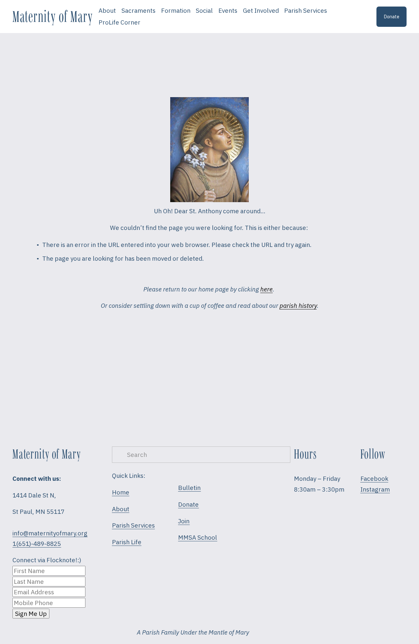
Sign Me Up (31, 614)
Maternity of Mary (52, 16)
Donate (391, 16)
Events (227, 10)
